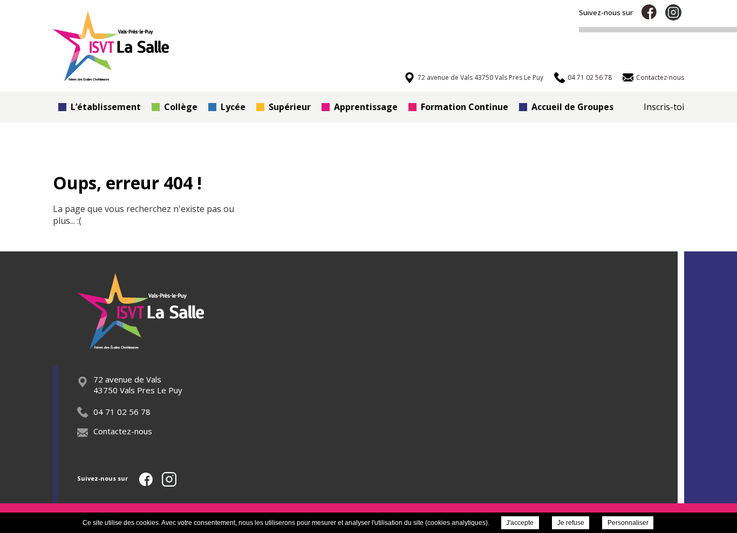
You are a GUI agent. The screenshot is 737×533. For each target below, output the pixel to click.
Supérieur (290, 107)
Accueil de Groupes (572, 107)
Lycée (233, 107)
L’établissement (106, 107)
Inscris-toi (664, 107)
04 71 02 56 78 (122, 411)
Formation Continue (464, 107)
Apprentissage (366, 107)
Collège (180, 107)
